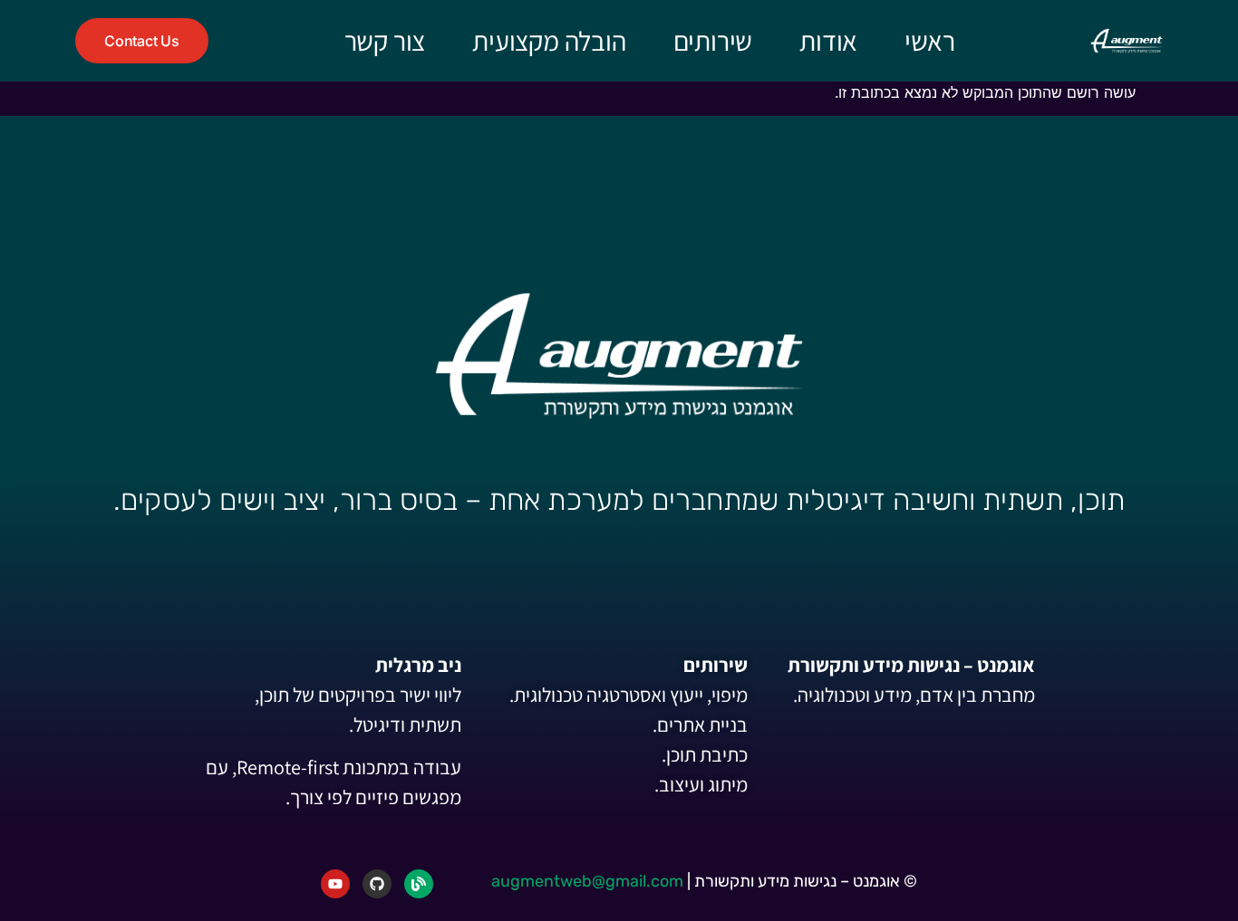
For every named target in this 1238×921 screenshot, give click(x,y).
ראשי (929, 40)
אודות (828, 40)
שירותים (713, 40)
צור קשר (385, 40)
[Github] (377, 883)
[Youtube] (335, 883)
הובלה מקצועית (548, 40)
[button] (141, 40)
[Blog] (418, 883)
